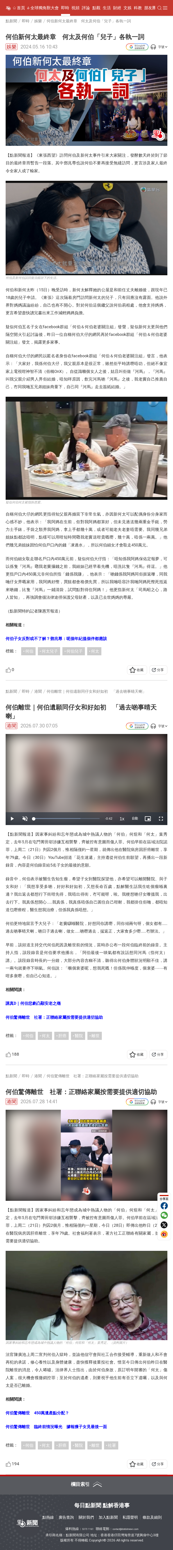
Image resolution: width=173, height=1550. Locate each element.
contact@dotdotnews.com (126, 1529)
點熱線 (48, 1517)
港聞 (11, 726)
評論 (86, 8)
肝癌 (62, 1035)
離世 (95, 1035)
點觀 (96, 8)
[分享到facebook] (164, 1205)
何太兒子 (50, 651)
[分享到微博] (164, 1234)
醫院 (79, 1035)
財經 (117, 8)
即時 (65, 8)
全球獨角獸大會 (44, 8)
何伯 (29, 651)
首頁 (21, 8)
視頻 (75, 8)
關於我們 (86, 1517)
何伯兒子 (74, 651)
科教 (138, 8)
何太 (95, 651)
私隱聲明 (130, 1517)
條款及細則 (152, 1517)
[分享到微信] (164, 1215)
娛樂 (11, 47)
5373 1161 (87, 1529)
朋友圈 (150, 8)
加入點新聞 (108, 1517)
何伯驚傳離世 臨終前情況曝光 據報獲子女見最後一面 (56, 1426)
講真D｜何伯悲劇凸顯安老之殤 (33, 1003)
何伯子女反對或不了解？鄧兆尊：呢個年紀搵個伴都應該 (56, 638)
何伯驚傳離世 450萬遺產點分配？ (37, 1412)
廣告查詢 (66, 1517)
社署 (112, 1445)
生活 (107, 8)
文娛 (127, 8)
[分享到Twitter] (164, 1224)
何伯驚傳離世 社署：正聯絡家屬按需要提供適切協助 (54, 1017)
